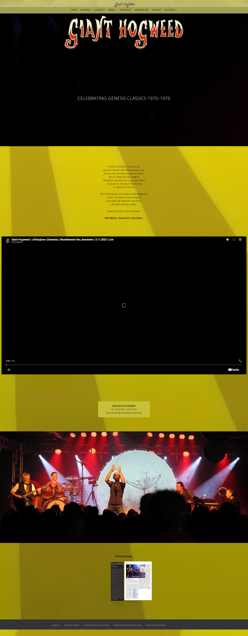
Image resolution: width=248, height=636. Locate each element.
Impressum (56, 625)
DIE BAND (85, 10)
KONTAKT (156, 10)
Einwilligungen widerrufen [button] (156, 625)
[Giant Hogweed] (124, 4)
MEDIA (111, 10)
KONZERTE (99, 10)
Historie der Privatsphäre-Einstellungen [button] (127, 625)
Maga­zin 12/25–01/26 (118, 604)
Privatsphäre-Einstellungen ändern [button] (96, 625)
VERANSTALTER (141, 10)
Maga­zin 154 (134, 602)
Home (74, 10)
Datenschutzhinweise (71, 625)
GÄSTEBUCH (125, 10)
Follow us (170, 10)
